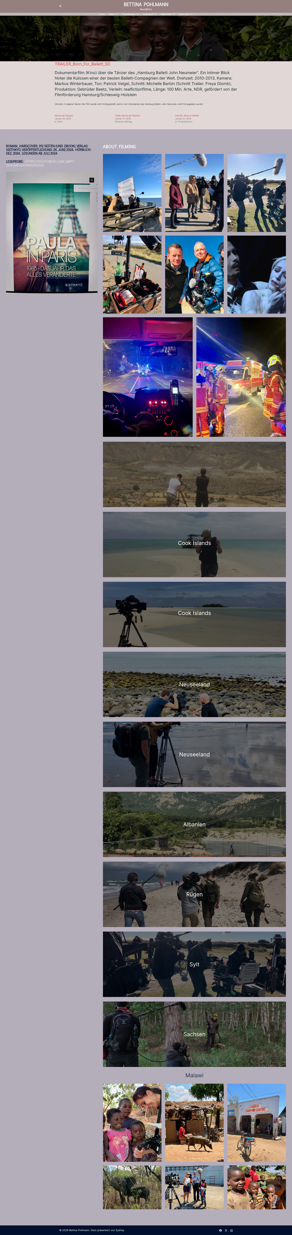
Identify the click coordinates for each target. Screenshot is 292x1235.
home (102, 14)
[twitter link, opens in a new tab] (226, 1230)
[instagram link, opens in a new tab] (231, 1230)
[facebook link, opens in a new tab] (220, 1230)
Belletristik (166, 14)
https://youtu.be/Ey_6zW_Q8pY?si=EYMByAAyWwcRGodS (40, 163)
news (111, 14)
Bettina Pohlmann (146, 4)
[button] (60, 6)
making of (148, 14)
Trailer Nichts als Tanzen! (127, 115)
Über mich (184, 14)
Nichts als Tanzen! (64, 115)
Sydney (120, 1230)
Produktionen (128, 14)
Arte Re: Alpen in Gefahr (187, 115)
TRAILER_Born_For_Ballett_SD (82, 64)
